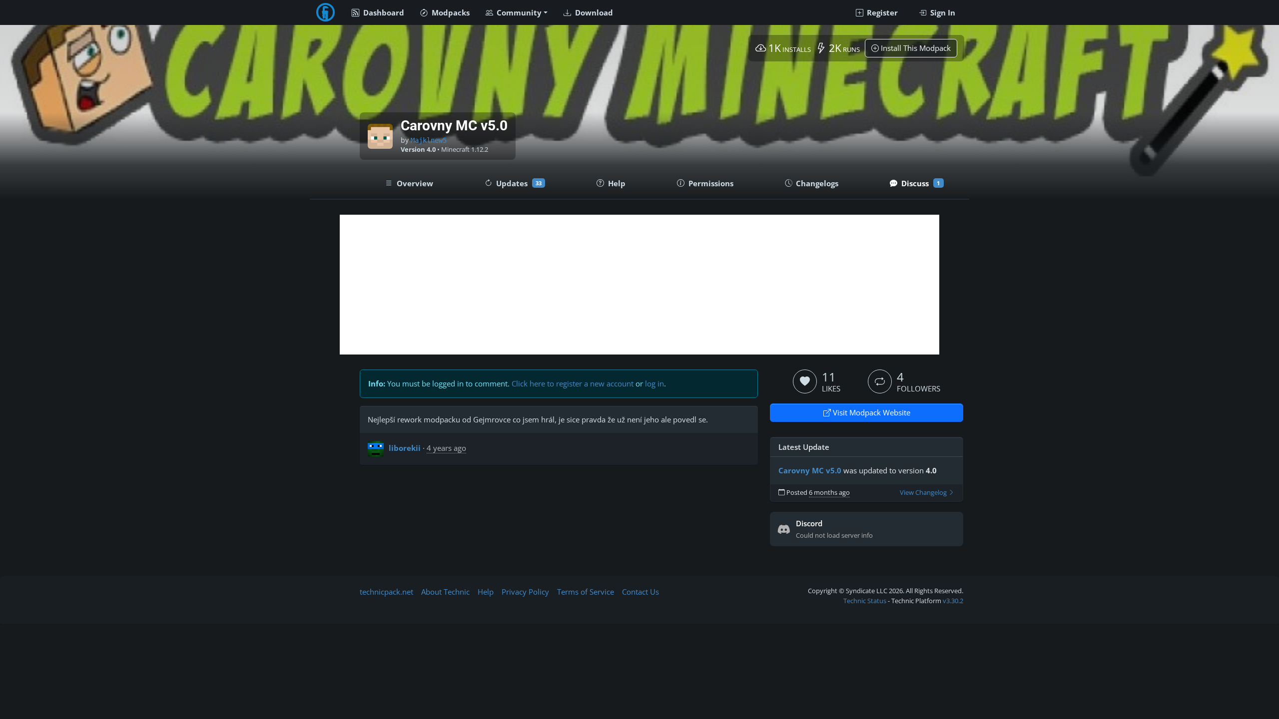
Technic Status (864, 600)
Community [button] (518, 12)
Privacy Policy (525, 592)
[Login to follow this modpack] (880, 381)
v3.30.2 (953, 600)
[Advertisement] (639, 285)
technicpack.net (386, 592)
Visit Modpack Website (870, 412)
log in (654, 383)
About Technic (445, 592)
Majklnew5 (429, 140)
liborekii (405, 448)
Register (881, 12)
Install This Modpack (915, 48)
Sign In (941, 12)
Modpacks (450, 12)
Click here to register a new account (573, 383)
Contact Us (640, 592)
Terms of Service (585, 592)
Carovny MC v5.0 (809, 470)
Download (593, 12)
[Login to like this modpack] (805, 381)
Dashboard (382, 12)
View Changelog (924, 492)
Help (486, 592)
